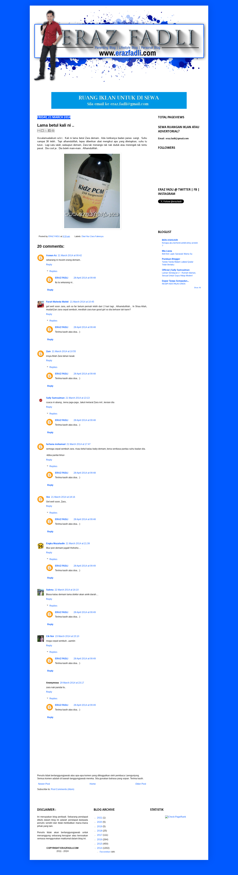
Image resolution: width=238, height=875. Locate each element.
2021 (100, 817)
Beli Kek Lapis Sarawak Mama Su (177, 254)
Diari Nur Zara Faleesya (92, 236)
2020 (100, 822)
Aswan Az (51, 255)
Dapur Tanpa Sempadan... (175, 281)
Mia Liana (167, 251)
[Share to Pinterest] (53, 130)
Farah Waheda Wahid (57, 301)
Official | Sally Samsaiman (175, 270)
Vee (48, 497)
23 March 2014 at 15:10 (67, 636)
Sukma (50, 589)
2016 (100, 839)
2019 (100, 826)
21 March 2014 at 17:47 (79, 444)
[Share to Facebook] (49, 130)
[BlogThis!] (42, 130)
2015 (100, 843)
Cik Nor (50, 636)
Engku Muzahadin (55, 543)
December (105, 852)
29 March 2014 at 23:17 (72, 682)
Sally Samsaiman (55, 398)
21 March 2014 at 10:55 (64, 351)
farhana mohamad (55, 444)
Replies (53, 271)
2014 (100, 848)
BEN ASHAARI (170, 240)
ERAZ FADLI (61, 277)
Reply (49, 264)
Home (93, 784)
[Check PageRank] (175, 817)
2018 (100, 830)
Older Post (140, 784)
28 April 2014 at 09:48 (85, 277)
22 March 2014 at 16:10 (67, 589)
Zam (48, 351)
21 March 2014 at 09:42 (70, 255)
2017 (100, 835)
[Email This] (39, 130)
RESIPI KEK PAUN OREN (173, 284)
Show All (197, 288)
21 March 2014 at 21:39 (78, 543)
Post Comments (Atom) (62, 789)
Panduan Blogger (171, 259)
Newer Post (44, 784)
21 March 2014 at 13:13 (78, 398)
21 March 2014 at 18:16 (63, 497)
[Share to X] (46, 130)
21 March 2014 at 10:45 (82, 301)
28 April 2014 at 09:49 (85, 565)
